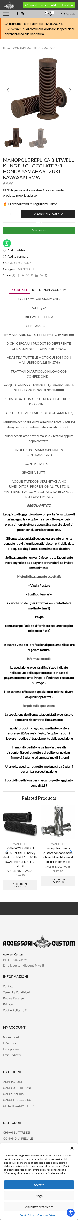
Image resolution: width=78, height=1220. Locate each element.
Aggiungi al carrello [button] (20, 885)
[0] (48, 14)
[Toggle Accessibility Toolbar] (70, 1212)
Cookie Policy (27, 1215)
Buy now (40, 230)
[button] (72, 1148)
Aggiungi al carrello (50, 214)
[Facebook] (17, 14)
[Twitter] (13, 275)
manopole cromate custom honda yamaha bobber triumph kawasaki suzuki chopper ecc (58, 854)
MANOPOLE (51, 48)
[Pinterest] (27, 275)
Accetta (39, 1185)
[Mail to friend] (32, 275)
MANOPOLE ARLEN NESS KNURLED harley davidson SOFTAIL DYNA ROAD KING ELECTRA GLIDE (20, 857)
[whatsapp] (41, 275)
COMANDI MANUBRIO (27, 48)
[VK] (23, 275)
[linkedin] (36, 275)
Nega (39, 1196)
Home (6, 48)
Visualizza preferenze (39, 1207)
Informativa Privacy (46, 1215)
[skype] (45, 275)
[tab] (19, 290)
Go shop (67, 5)
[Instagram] (22, 14)
